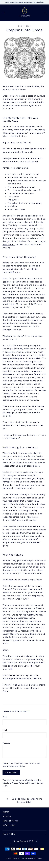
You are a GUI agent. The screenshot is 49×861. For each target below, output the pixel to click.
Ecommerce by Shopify (35, 858)
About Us (7, 816)
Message (6, 743)
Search (6, 812)
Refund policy (9, 825)
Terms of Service (35, 783)
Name (5, 717)
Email (5, 730)
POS (23, 858)
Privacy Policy (18, 783)
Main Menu (9, 834)
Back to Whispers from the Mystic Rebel (26, 800)
